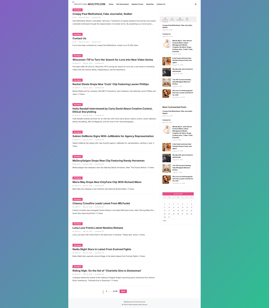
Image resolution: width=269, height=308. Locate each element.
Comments (179, 20)
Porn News (77, 10)
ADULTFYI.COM (96, 4)
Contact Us (79, 38)
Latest (172, 20)
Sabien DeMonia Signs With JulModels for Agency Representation (113, 136)
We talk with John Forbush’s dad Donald (182, 70)
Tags (187, 20)
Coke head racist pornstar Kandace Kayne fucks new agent (182, 60)
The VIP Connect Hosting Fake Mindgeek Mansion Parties (181, 82)
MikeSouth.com (129, 302)
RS (75, 17)
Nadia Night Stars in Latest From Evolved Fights (102, 249)
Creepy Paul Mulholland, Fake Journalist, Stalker (102, 13)
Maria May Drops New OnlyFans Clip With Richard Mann (107, 182)
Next (123, 291)
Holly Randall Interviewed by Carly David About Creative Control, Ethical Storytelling (113, 110)
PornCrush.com (140, 302)
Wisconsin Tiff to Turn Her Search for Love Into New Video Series (113, 59)
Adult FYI (77, 63)
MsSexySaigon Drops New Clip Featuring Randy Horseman (109, 160)
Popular (165, 20)
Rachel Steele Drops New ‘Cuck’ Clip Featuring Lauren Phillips (111, 84)
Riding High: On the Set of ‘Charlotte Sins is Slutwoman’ (107, 270)
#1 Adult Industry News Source (137, 304)
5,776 (115, 291)
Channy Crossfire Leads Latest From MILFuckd (101, 203)
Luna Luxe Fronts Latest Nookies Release (98, 227)
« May (164, 220)
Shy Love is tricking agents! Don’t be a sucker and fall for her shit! (182, 93)
